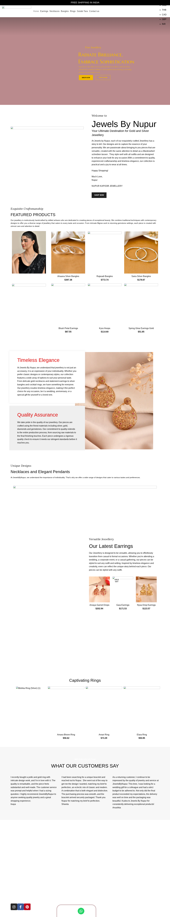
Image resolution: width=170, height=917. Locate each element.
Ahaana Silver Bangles (68, 276)
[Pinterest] (27, 906)
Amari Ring (104, 734)
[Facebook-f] (20, 906)
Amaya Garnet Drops (99, 605)
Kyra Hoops (104, 328)
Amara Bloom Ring (66, 734)
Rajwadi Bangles (105, 276)
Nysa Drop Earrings (146, 605)
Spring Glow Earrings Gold (141, 328)
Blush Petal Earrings (68, 328)
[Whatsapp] (81, 911)
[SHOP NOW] (29, 252)
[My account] (143, 11)
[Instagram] (14, 906)
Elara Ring (142, 734)
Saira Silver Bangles (141, 276)
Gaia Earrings (122, 605)
